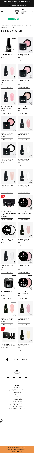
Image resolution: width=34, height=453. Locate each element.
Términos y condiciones (17, 406)
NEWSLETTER (17, 412)
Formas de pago (17, 394)
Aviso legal (17, 387)
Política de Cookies (17, 401)
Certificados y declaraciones (17, 404)
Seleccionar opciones (7, 219)
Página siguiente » (21, 359)
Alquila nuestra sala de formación (17, 408)
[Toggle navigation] (2, 12)
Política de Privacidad (17, 403)
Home (2, 25)
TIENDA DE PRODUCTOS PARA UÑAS (17, 5)
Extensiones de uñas (19, 25)
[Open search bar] (23, 9)
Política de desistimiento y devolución (17, 390)
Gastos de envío (17, 392)
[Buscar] (22, 13)
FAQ (17, 396)
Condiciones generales (17, 389)
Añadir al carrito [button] (7, 61)
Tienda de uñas (9, 25)
